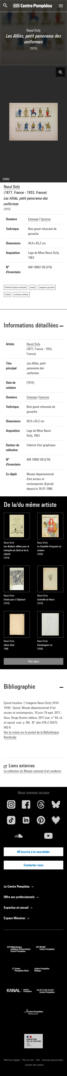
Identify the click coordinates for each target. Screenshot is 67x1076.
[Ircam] (48, 951)
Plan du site (28, 1059)
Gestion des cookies (34, 1064)
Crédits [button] (6, 178)
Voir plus (33, 661)
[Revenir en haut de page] (58, 1067)
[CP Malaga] (44, 972)
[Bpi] (21, 951)
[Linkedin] (26, 821)
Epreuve (46, 219)
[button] (33, 325)
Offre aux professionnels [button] (19, 897)
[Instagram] (11, 805)
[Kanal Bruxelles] (22, 994)
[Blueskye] (55, 805)
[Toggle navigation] (61, 6)
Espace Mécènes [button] (15, 918)
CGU (38, 1059)
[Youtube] (48, 837)
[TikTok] (11, 821)
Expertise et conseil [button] (16, 907)
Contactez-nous (34, 865)
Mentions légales (12, 1059)
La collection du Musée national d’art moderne (32, 771)
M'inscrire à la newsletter (33, 852)
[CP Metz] (23, 972)
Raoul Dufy (12, 186)
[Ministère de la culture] (33, 1041)
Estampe (33, 219)
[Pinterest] (41, 821)
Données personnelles (52, 1059)
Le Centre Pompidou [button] (17, 886)
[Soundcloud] (19, 837)
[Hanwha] (33, 1015)
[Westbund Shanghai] (48, 994)
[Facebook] (26, 805)
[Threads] (41, 805)
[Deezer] (55, 821)
